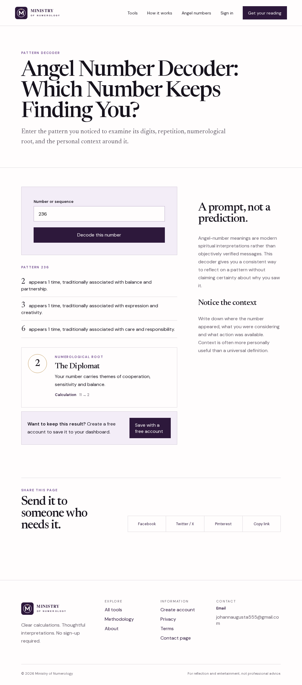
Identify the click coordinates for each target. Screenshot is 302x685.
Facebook (147, 523)
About (112, 628)
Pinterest (223, 523)
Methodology (119, 619)
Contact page (175, 638)
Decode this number (99, 235)
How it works (159, 13)
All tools (113, 610)
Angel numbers (196, 13)
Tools (132, 13)
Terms (167, 628)
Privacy (168, 619)
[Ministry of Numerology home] (47, 13)
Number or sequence (53, 201)
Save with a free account (149, 428)
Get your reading (264, 13)
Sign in (227, 13)
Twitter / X (185, 523)
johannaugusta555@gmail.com (247, 620)
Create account (177, 610)
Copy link (262, 523)
